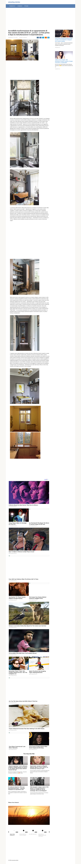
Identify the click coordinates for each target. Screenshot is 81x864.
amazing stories (14, 2)
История (26, 6)
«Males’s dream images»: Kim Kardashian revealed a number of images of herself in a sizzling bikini (64, 61)
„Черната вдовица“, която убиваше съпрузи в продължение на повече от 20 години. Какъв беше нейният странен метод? (17, 767)
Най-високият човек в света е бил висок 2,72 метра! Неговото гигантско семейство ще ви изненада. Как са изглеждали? (39, 788)
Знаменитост (12, 6)
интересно (20, 6)
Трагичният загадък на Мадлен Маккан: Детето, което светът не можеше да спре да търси (39, 767)
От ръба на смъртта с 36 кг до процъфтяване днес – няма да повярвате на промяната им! (16, 788)
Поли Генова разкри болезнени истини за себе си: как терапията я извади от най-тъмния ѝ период (63, 40)
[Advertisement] (40, 18)
